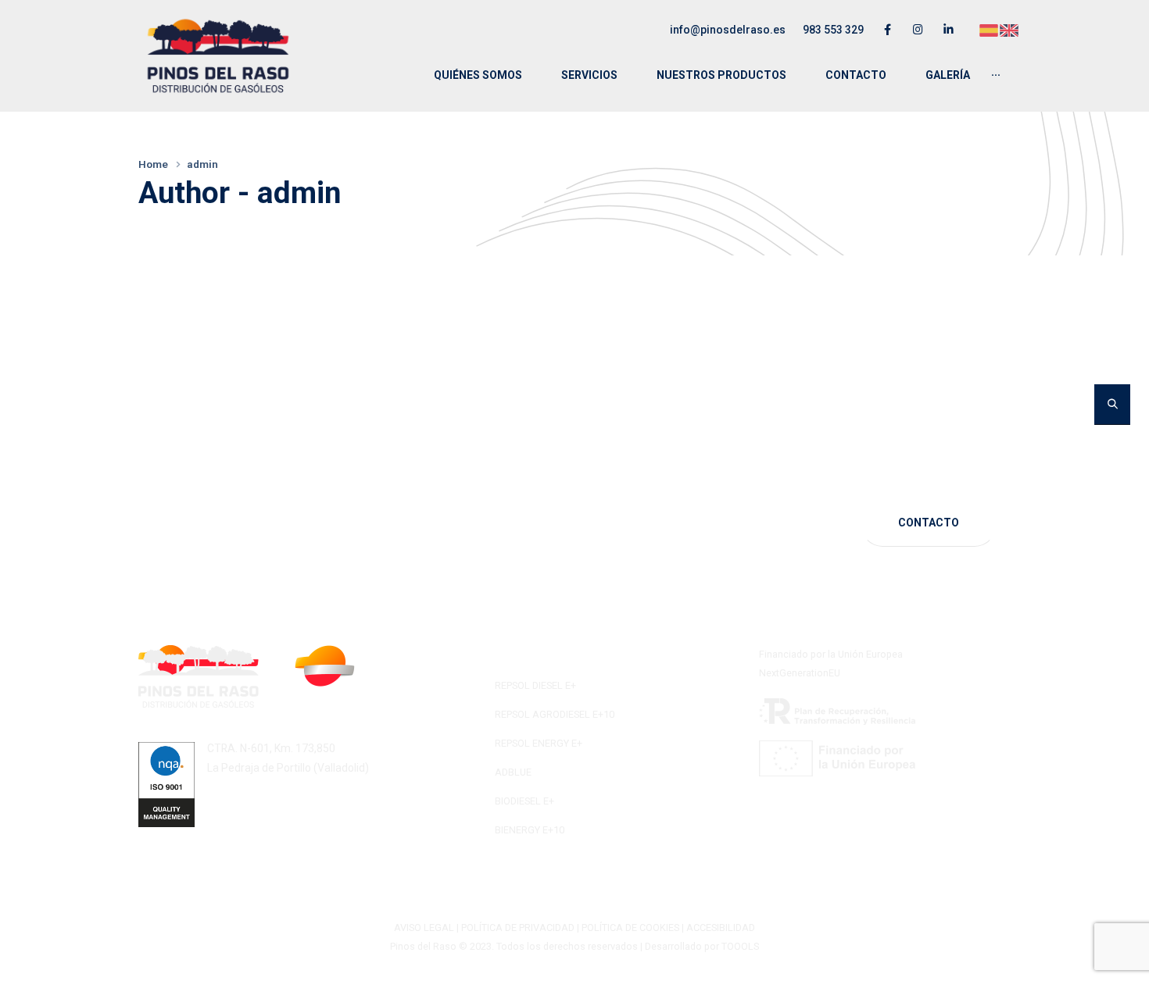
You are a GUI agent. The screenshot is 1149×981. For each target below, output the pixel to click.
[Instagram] (918, 29)
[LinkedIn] (948, 29)
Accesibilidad (720, 927)
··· (995, 75)
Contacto (855, 75)
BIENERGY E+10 (529, 830)
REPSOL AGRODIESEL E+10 (554, 714)
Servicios (589, 75)
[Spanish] (989, 29)
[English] (1010, 29)
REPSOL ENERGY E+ (538, 743)
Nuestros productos (721, 75)
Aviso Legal (424, 927)
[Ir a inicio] (218, 55)
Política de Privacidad (517, 927)
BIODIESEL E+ (524, 801)
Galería (947, 75)
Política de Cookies (630, 927)
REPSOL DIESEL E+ (535, 685)
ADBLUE (513, 772)
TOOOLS (740, 946)
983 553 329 (833, 29)
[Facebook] (887, 29)
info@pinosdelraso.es (728, 29)
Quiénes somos (478, 75)
